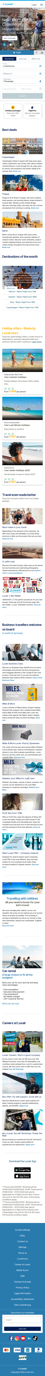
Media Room (22, 1270)
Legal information (22, 1293)
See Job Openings (16, 1069)
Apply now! (23, 1106)
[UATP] (22, 1359)
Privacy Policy (22, 1287)
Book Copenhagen (10, 38)
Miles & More (8, 703)
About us (22, 1253)
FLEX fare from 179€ (12, 813)
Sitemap (22, 1247)
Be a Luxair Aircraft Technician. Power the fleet (22, 1134)
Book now (17, 171)
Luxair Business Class (12, 663)
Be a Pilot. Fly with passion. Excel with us (21, 1097)
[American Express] (27, 1351)
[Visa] (17, 1351)
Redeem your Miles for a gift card (18, 778)
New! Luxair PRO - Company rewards (20, 853)
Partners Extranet (22, 1282)
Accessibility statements (22, 1299)
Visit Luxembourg (22, 1305)
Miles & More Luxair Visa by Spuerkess (20, 743)
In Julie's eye (8, 561)
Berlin (5, 231)
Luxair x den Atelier (11, 596)
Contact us (22, 1241)
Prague (5, 194)
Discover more (8, 926)
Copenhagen (8, 157)
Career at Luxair (22, 1264)
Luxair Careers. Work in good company (21, 1055)
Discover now (7, 539)
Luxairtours (22, 1258)
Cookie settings (22, 1230)
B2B (23, 1276)
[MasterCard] (6, 1351)
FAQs (22, 1235)
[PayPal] (38, 1351)
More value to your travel (14, 527)
